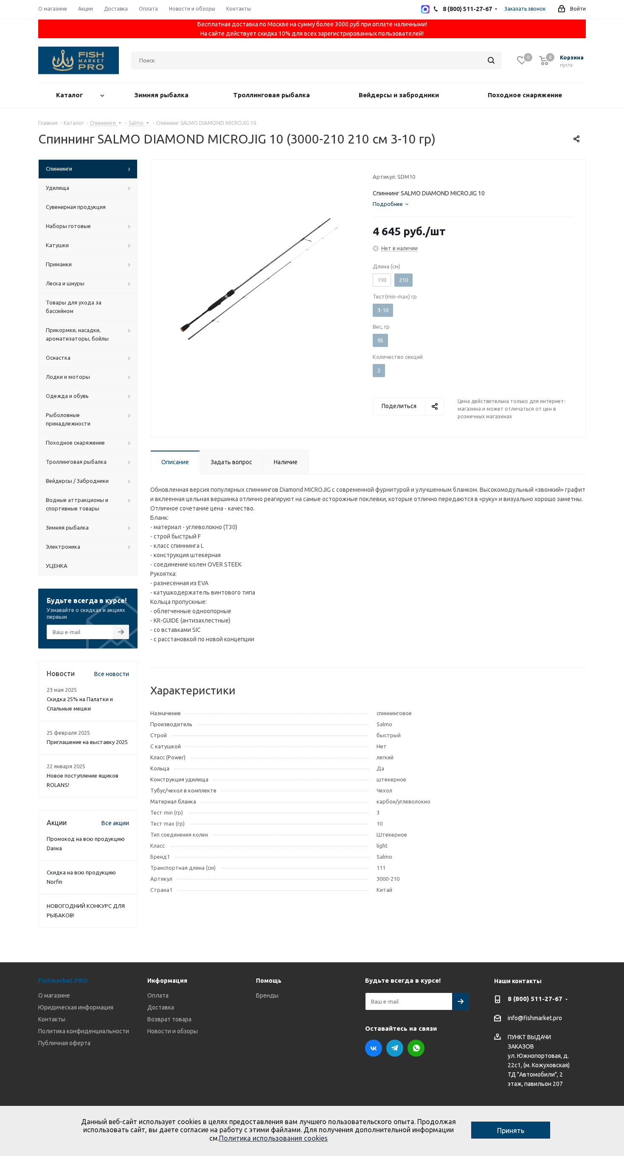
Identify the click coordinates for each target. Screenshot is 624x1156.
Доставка (160, 1007)
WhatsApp (416, 1048)
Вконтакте (373, 1048)
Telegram (394, 1048)
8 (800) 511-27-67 (535, 998)
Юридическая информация (75, 1007)
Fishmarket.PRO (63, 980)
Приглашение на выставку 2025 (87, 742)
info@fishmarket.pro (535, 1018)
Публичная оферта (64, 1043)
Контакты (51, 1019)
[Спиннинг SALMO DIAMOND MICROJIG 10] (259, 277)
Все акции (115, 823)
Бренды (267, 995)
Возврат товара (169, 1019)
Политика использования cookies (273, 1138)
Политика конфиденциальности (83, 1031)
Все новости (111, 674)
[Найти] (491, 60)
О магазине (54, 995)
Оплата (158, 995)
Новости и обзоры (172, 1031)
